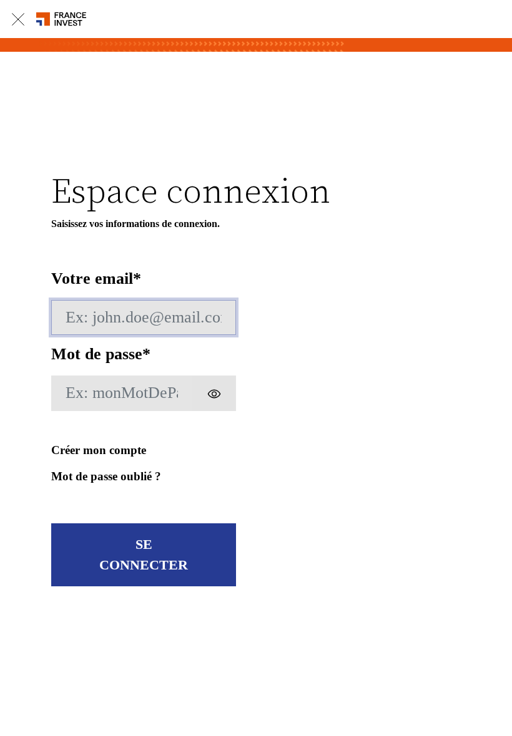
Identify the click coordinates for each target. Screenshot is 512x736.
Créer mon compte (98, 450)
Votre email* (96, 278)
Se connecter (143, 554)
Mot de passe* (100, 354)
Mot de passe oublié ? (106, 476)
